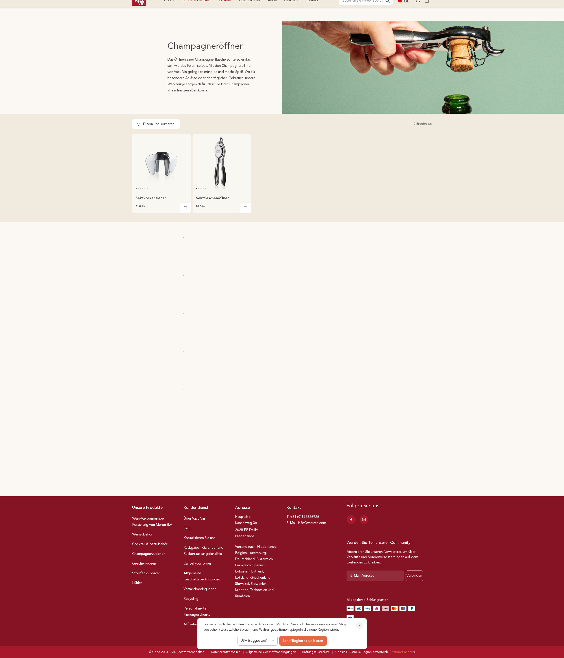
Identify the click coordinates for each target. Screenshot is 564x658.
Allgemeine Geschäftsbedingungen (202, 576)
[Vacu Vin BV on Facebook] (351, 519)
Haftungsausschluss (315, 652)
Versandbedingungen (200, 589)
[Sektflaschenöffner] (222, 163)
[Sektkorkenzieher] (161, 163)
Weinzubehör (142, 534)
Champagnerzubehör (148, 554)
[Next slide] (184, 162)
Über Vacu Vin (194, 518)
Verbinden (414, 576)
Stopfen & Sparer (146, 573)
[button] (136, 188)
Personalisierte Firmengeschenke (197, 612)
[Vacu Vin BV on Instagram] (364, 519)
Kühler (137, 583)
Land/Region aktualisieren (303, 641)
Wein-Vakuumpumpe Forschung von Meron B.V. (152, 522)
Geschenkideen (144, 563)
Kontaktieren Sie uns (199, 538)
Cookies (341, 652)
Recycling (191, 599)
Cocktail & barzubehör (149, 544)
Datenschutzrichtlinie (225, 652)
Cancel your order (197, 563)
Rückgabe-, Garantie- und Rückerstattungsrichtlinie (203, 551)
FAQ (187, 528)
